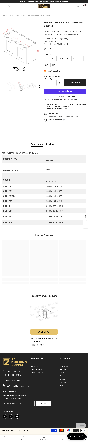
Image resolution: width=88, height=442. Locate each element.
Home (4, 16)
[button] (2, 86)
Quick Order (75, 82)
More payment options (65, 96)
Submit (43, 403)
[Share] (60, 83)
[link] (15, 279)
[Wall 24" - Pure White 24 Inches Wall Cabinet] (44, 314)
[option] (21, 49)
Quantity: (48, 78)
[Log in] (78, 6)
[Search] (9, 6)
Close (86, 2)
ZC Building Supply (60, 38)
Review (50, 144)
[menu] (3, 6)
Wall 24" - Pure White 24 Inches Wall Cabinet (44, 340)
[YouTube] (17, 416)
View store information (57, 108)
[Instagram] (11, 416)
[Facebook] (5, 416)
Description (37, 144)
